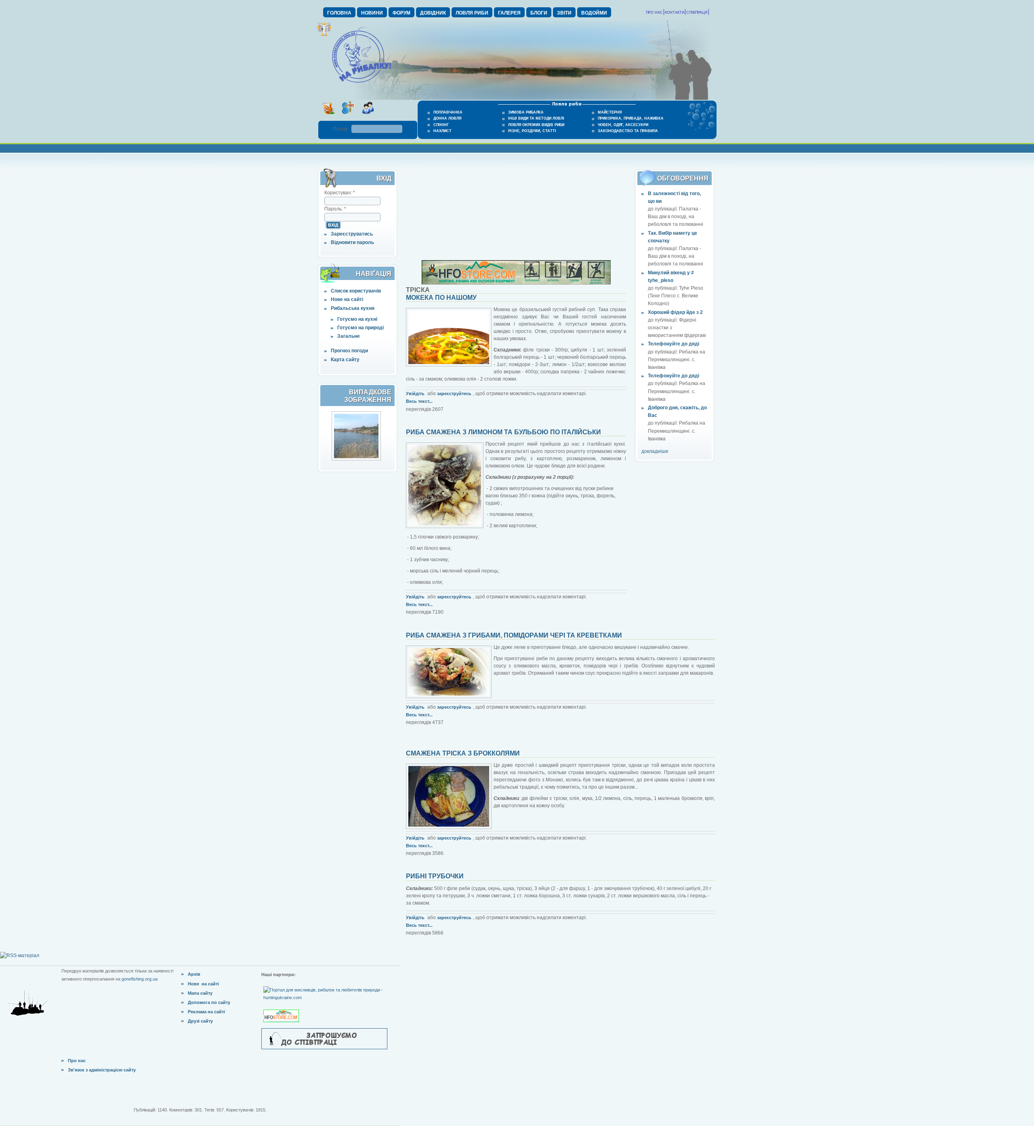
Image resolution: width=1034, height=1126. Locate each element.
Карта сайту (345, 359)
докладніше (654, 451)
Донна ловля (447, 118)
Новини (372, 13)
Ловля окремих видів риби (536, 125)
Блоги (538, 13)
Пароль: (335, 209)
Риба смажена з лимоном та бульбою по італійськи (503, 432)
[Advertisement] (516, 209)
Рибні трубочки (435, 876)
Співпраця (697, 13)
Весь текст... (419, 401)
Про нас (654, 13)
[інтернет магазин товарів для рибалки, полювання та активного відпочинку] (516, 283)
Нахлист (442, 131)
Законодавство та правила (628, 131)
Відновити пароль (352, 242)
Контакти (674, 13)
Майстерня (610, 112)
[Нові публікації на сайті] (324, 35)
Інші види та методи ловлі (536, 118)
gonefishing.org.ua (140, 979)
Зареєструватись (352, 234)
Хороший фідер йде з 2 (675, 312)
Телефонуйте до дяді (673, 344)
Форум (401, 13)
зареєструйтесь (454, 393)
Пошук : (342, 129)
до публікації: (663, 209)
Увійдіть (415, 393)
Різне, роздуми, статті (532, 131)
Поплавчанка (447, 112)
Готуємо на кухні (357, 319)
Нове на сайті (347, 299)
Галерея (509, 13)
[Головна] (361, 83)
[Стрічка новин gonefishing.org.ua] (328, 117)
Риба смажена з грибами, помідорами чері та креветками (514, 635)
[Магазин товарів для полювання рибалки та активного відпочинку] (282, 1009)
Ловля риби (472, 13)
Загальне (348, 336)
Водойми (594, 13)
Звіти (564, 13)
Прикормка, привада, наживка (631, 118)
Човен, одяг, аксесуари (623, 125)
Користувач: (339, 193)
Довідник (433, 13)
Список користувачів (356, 291)
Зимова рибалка (526, 112)
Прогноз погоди (349, 351)
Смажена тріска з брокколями (463, 753)
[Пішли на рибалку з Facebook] (368, 117)
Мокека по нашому (441, 297)
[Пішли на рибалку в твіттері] (348, 117)
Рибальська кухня (352, 308)
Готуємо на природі (360, 327)
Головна (339, 13)
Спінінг (441, 125)
